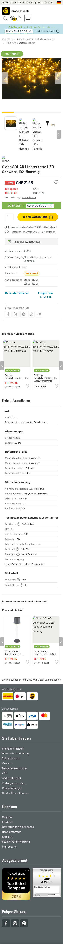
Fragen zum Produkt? (45, 295)
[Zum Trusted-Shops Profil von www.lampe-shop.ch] (31, 884)
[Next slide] (59, 134)
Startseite (7, 38)
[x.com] (16, 314)
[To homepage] (15, 11)
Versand (7, 763)
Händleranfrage (11, 831)
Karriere (7, 836)
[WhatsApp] (31, 314)
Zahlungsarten (11, 758)
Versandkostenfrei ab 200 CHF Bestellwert (34, 227)
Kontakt (7, 821)
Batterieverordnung (14, 768)
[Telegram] (39, 314)
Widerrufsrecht (11, 778)
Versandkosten (29, 197)
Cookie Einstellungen (15, 792)
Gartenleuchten (45, 38)
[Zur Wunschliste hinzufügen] (56, 182)
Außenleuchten (25, 38)
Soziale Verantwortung (16, 841)
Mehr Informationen (17, 293)
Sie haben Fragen (12, 748)
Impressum (9, 846)
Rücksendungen (12, 788)
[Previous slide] (4, 134)
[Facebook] (8, 314)
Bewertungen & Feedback (18, 826)
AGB (4, 773)
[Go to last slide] (2, 365)
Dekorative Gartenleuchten (20, 42)
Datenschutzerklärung (16, 753)
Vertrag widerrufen (13, 783)
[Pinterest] (23, 314)
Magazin (7, 817)
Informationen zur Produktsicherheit (25, 601)
